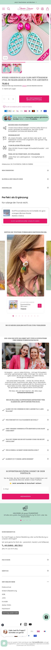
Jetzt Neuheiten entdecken (24, 2)
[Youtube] (30, 624)
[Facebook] (20, 624)
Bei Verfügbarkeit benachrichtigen (34, 99)
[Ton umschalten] (39, 292)
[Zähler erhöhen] (13, 99)
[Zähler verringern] (4, 99)
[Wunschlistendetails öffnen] (38, 9)
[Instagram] (25, 624)
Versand (24, 85)
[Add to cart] (40, 306)
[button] (3, 8)
